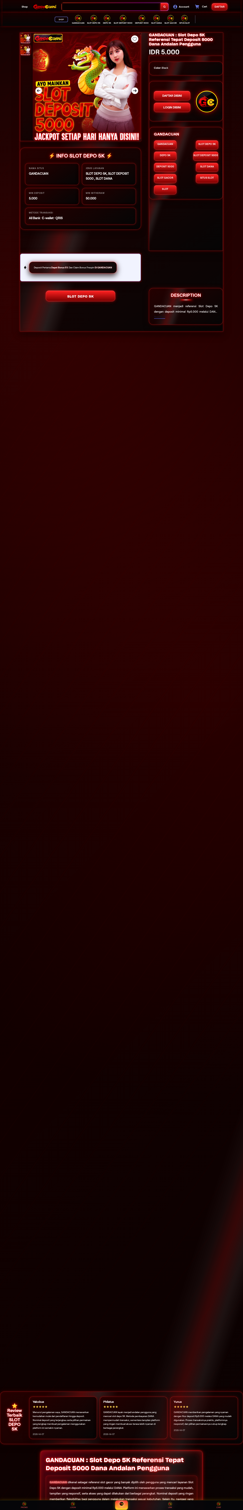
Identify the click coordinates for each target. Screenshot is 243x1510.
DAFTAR (121, 1508)
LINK (170, 1507)
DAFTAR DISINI (172, 95)
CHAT (218, 1507)
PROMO (24, 1507)
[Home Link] (44, 7)
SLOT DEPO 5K (80, 296)
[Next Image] (135, 90)
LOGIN (73, 1507)
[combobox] (111, 7)
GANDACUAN (58, 1482)
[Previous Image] (39, 90)
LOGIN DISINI (172, 107)
